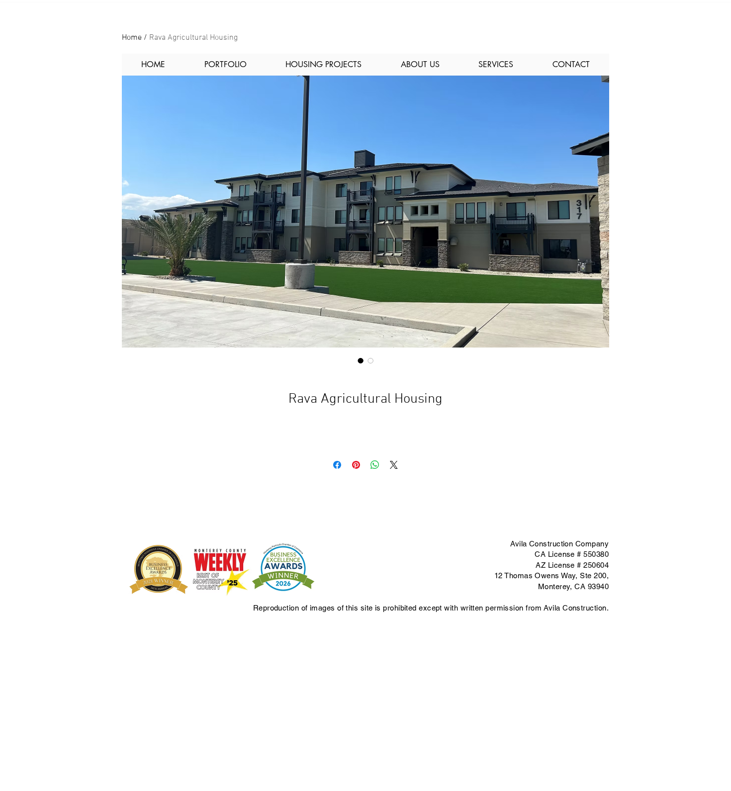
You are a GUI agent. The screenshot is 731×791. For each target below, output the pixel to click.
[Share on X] (394, 465)
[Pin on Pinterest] (356, 465)
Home (132, 38)
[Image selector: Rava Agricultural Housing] (361, 360)
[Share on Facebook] (337, 465)
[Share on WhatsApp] (375, 465)
